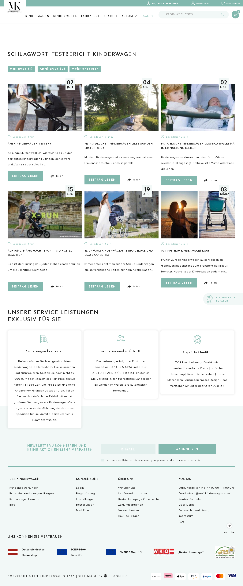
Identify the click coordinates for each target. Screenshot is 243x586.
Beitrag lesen (25, 176)
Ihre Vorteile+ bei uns (132, 493)
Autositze (131, 16)
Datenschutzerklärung (194, 510)
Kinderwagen (37, 16)
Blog (12, 504)
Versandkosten (128, 510)
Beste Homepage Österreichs (138, 499)
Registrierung (85, 493)
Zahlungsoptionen (130, 504)
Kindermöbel (65, 16)
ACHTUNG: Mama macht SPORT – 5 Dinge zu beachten (40, 252)
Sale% (148, 16)
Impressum (186, 516)
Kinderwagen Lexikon (24, 499)
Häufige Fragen (129, 516)
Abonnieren (187, 449)
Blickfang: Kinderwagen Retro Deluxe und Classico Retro (118, 252)
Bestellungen (85, 504)
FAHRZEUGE (90, 16)
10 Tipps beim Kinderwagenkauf (185, 250)
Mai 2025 (18, 68)
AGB (182, 521)
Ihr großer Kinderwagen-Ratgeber (33, 493)
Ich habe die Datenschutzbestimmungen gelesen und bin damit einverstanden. (155, 460)
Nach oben (229, 532)
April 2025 (49, 68)
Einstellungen (85, 499)
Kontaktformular (190, 499)
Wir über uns (126, 487)
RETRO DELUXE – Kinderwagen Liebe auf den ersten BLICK (118, 145)
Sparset (111, 16)
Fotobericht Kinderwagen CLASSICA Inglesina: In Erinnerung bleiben (198, 145)
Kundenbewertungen (24, 487)
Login (80, 487)
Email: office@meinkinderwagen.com (204, 493)
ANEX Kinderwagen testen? (29, 143)
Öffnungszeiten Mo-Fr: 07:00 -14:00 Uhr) (207, 487)
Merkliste (82, 510)
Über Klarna (187, 504)
